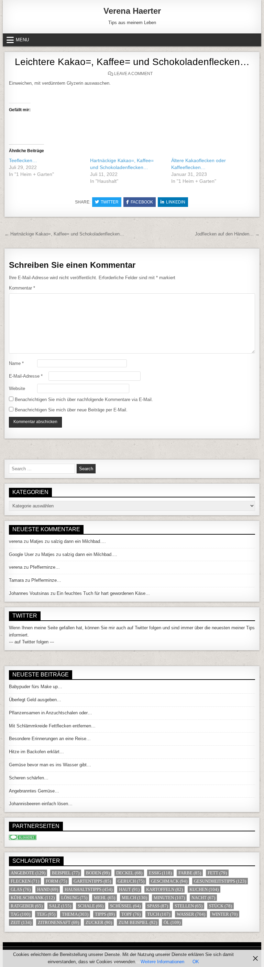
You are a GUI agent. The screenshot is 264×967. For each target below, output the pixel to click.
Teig (46, 914)
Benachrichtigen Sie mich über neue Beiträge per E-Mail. (71, 409)
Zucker (99, 922)
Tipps (105, 914)
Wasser (191, 914)
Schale (90, 905)
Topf (131, 914)
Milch (134, 897)
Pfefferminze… (45, 567)
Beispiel (65, 872)
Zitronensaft (58, 922)
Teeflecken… (23, 160)
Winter (225, 914)
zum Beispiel (138, 922)
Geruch (131, 881)
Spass (157, 905)
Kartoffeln (164, 889)
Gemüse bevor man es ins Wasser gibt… (50, 764)
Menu (22, 39)
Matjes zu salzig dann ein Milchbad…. (68, 541)
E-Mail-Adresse (26, 376)
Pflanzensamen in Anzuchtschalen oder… (50, 712)
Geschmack (169, 881)
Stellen (188, 905)
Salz (60, 905)
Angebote (28, 872)
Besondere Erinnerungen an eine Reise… (50, 738)
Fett (217, 872)
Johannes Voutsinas (29, 593)
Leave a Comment (133, 73)
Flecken (25, 881)
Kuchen (204, 889)
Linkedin (175, 202)
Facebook (142, 202)
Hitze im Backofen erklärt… (36, 751)
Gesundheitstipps (220, 881)
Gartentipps (92, 881)
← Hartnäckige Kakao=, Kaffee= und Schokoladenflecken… (64, 234)
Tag (20, 914)
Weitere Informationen (162, 961)
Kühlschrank (33, 897)
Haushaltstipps (88, 889)
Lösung (74, 897)
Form (56, 881)
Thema (75, 914)
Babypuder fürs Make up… (35, 686)
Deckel (129, 872)
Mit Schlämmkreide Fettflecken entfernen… (52, 725)
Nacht (203, 897)
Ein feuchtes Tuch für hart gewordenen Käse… (103, 593)
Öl (172, 922)
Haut (129, 889)
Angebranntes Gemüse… (34, 790)
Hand (47, 889)
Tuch (158, 914)
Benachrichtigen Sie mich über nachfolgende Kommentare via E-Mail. (84, 399)
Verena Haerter (132, 10)
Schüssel (125, 905)
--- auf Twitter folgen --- (31, 641)
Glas (21, 889)
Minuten (169, 897)
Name (16, 363)
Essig (160, 872)
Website (17, 388)
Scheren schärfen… (28, 777)
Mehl (104, 897)
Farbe (189, 872)
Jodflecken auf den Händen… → (227, 234)
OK (195, 961)
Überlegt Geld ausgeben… (35, 699)
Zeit (21, 922)
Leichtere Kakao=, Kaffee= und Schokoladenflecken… (132, 61)
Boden (98, 872)
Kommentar (22, 288)
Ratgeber (27, 905)
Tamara (16, 580)
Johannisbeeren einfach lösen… (41, 803)
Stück (220, 905)
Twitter (110, 202)
